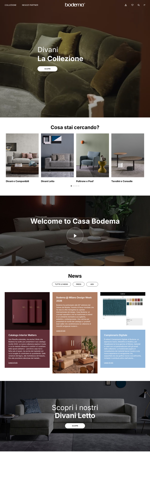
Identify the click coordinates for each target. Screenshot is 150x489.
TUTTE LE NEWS (61, 284)
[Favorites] (132, 5)
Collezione (10, 5)
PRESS (78, 284)
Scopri (47, 69)
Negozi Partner (30, 5)
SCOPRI (75, 426)
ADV (92, 284)
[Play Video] (75, 235)
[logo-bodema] (75, 5)
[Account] (125, 5)
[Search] (139, 5)
